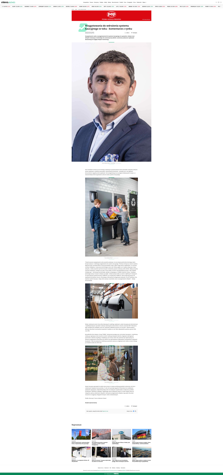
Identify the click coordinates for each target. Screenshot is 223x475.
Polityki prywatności (106, 470)
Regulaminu (99, 470)
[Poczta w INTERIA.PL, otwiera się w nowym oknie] (218, 2)
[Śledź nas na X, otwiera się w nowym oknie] (135, 411)
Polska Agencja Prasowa (82, 9)
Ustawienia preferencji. (114, 470)
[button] (105, 2)
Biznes (76, 9)
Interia (73, 9)
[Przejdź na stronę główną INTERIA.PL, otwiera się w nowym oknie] (5, 2)
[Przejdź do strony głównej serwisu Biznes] (12, 2)
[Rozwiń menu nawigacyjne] (221, 2)
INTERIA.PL (124, 470)
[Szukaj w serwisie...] (216, 2)
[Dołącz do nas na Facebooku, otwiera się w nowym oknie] (134, 411)
